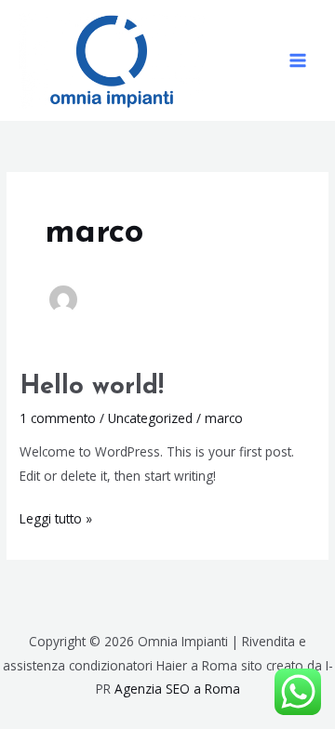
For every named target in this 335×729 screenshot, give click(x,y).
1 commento (58, 418)
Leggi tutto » (56, 517)
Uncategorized (150, 418)
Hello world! (92, 387)
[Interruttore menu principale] (298, 61)
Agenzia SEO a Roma (177, 688)
